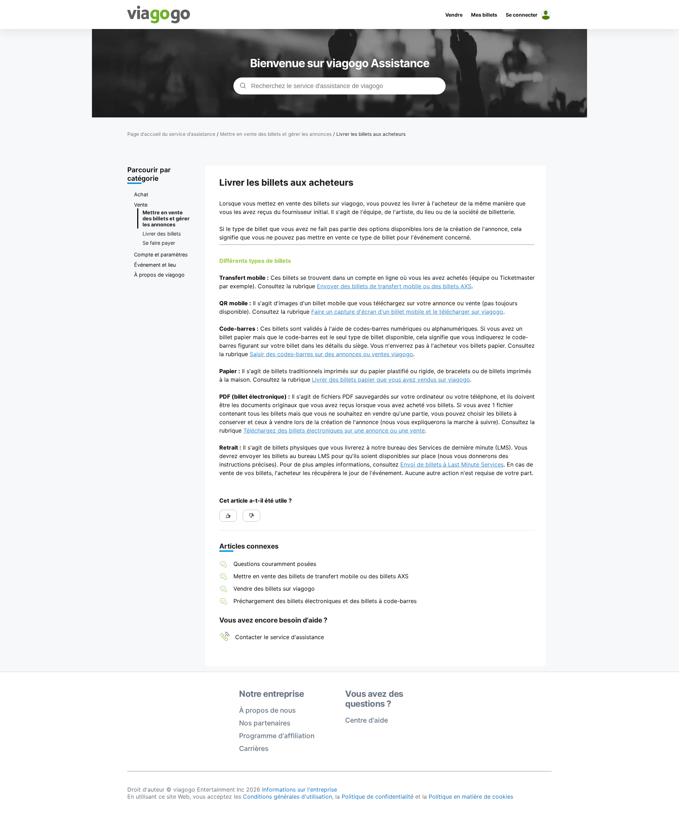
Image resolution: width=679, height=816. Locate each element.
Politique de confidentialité (377, 796)
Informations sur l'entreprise (299, 789)
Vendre (454, 15)
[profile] (545, 14)
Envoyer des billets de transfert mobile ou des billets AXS (394, 286)
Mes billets (484, 15)
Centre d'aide (366, 720)
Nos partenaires (264, 723)
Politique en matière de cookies (471, 796)
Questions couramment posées (274, 563)
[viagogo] (158, 14)
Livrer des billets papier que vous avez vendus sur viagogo (391, 379)
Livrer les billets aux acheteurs (371, 134)
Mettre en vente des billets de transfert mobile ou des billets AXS (320, 576)
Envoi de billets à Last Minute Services (452, 464)
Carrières (253, 748)
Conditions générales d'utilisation (287, 796)
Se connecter (522, 15)
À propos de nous (267, 710)
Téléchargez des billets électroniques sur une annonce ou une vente (334, 430)
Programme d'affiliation (276, 735)
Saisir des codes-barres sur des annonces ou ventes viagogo (331, 354)
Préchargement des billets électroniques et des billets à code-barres (325, 600)
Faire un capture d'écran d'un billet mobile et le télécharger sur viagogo (407, 311)
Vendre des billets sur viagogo (274, 588)
